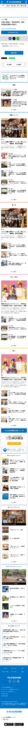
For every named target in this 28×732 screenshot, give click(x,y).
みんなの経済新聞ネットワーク (14, 712)
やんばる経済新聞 (13, 2)
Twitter (14, 681)
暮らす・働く (24, 5)
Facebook (9, 681)
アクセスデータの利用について (8, 691)
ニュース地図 (4, 19)
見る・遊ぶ (13, 5)
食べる (8, 5)
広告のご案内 (5, 695)
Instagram (18, 681)
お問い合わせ (5, 693)
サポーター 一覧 (14, 443)
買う (18, 5)
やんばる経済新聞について (7, 687)
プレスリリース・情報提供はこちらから (10, 689)
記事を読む (14, 53)
